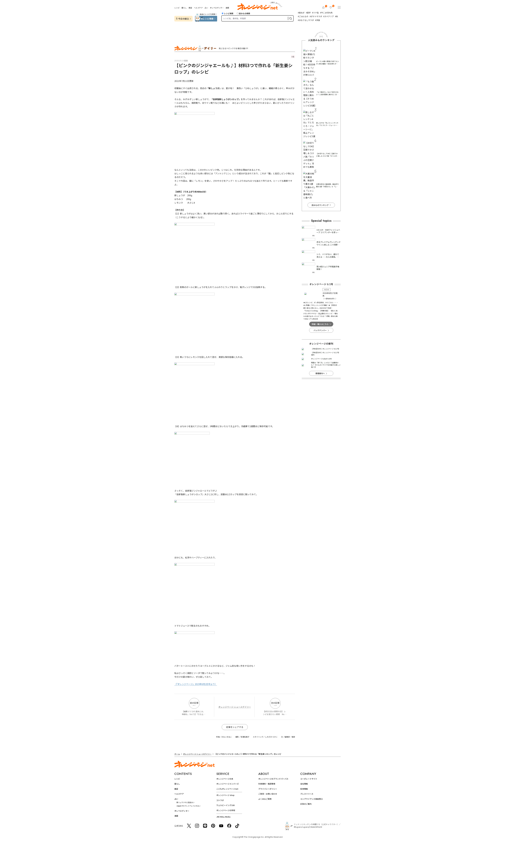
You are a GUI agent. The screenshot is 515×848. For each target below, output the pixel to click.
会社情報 (304, 783)
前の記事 (194, 702)
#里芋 (308, 12)
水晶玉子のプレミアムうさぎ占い (188, 806)
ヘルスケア (198, 7)
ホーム (177, 754)
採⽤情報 (304, 788)
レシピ (177, 7)
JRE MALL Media (223, 816)
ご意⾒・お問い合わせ (267, 793)
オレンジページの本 (224, 778)
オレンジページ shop (225, 795)
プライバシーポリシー (267, 788)
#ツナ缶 (315, 12)
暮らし (184, 7)
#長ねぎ (301, 12)
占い (206, 8)
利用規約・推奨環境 (266, 783)
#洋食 (317, 20)
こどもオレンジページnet (227, 788)
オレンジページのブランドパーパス (273, 778)
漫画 (227, 7)
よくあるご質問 (264, 799)
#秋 (336, 16)
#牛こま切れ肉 (326, 12)
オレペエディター (217, 7)
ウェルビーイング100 (225, 805)
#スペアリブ (328, 16)
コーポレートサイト (308, 778)
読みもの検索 (244, 13)
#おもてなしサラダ (306, 20)
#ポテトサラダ (316, 16)
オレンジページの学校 (225, 810)
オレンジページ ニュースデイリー (234, 706)
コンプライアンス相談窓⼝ (311, 799)
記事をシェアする (234, 727)
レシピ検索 (228, 13)
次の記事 (275, 702)
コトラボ (220, 800)
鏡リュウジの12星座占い (185, 802)
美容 (190, 7)
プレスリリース (306, 793)
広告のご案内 (306, 804)
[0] (323, 7)
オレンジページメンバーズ (227, 783)
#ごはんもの (303, 16)
